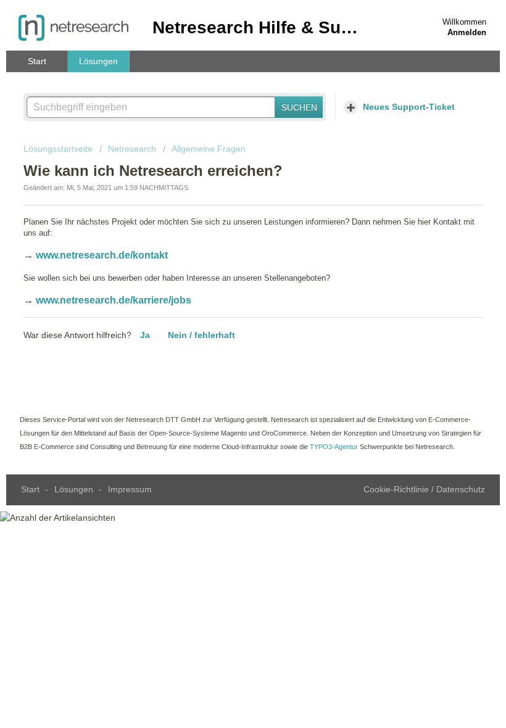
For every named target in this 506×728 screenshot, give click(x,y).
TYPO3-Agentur (334, 446)
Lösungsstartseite (59, 149)
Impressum (130, 489)
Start (37, 61)
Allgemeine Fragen (209, 149)
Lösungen (98, 61)
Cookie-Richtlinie (397, 489)
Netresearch (132, 149)
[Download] (230, 357)
